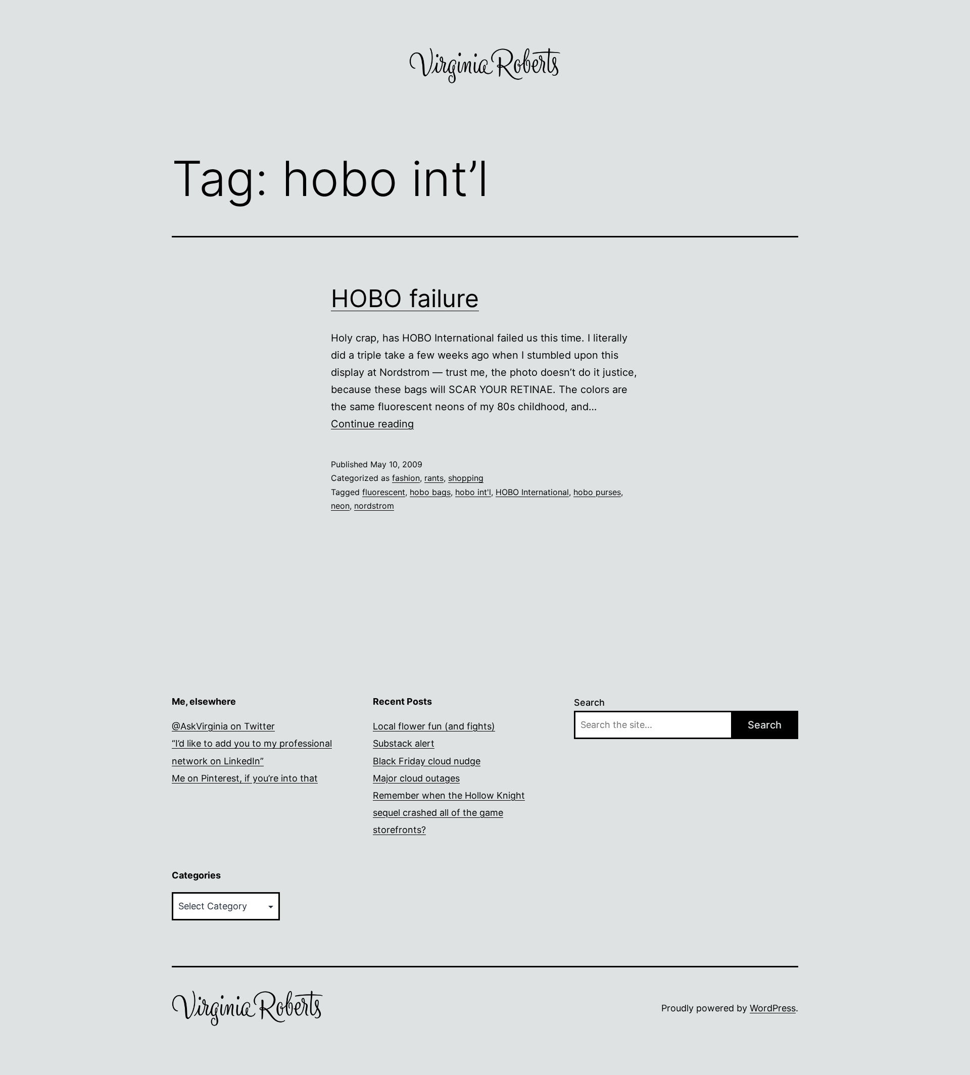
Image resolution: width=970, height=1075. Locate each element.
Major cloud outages (416, 778)
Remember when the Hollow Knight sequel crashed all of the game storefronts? (449, 812)
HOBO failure (405, 298)
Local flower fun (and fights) (434, 726)
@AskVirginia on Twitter (223, 726)
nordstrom (374, 506)
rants (434, 478)
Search (589, 702)
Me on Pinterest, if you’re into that (245, 778)
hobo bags (430, 492)
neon (340, 506)
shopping (465, 478)
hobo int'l (473, 492)
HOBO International (532, 492)
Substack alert (403, 743)
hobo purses (597, 492)
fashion (406, 478)
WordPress (773, 1008)
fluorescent (383, 492)
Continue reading (372, 424)
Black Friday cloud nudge (426, 761)
